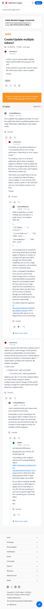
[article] (22, 125)
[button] (11, 47)
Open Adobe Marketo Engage (19, 24)
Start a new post (19, 99)
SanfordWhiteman (15, 113)
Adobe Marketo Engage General (11, 9)
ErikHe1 (19, 442)
